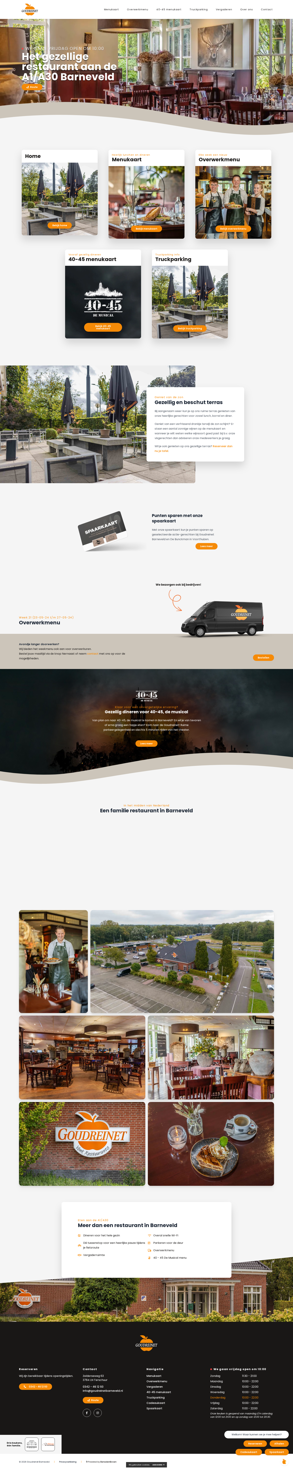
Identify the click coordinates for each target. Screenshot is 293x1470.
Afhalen (279, 1443)
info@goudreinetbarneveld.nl (103, 1391)
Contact (267, 9)
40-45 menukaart (168, 9)
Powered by (102, 1461)
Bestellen (263, 657)
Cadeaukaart (248, 1452)
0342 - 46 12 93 (38, 1386)
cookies (146, 1464)
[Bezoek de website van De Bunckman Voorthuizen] (31, 1444)
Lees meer (206, 546)
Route (34, 87)
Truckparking (199, 9)
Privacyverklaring (67, 1461)
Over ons (246, 9)
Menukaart (111, 9)
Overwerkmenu (137, 9)
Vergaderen (224, 9)
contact (92, 654)
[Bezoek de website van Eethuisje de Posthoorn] (48, 1444)
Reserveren (255, 1443)
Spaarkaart (276, 1452)
